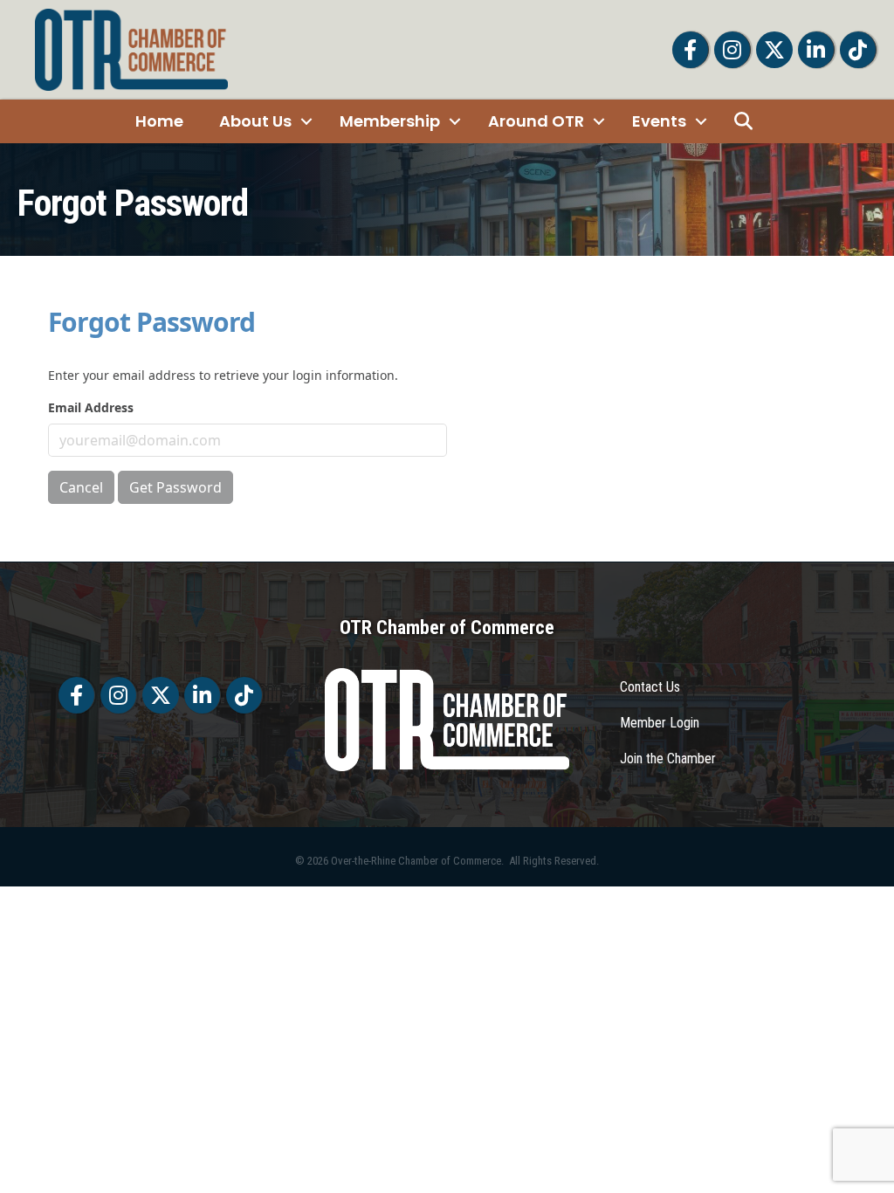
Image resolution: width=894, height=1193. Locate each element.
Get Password (175, 487)
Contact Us (650, 687)
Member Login (659, 722)
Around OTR (536, 121)
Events (659, 121)
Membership (390, 121)
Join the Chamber (668, 758)
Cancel (81, 487)
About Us (255, 121)
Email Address (91, 407)
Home (159, 121)
